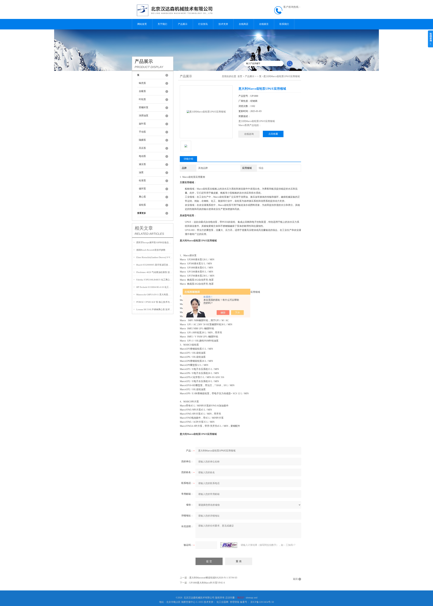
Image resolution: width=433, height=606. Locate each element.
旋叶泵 (142, 123)
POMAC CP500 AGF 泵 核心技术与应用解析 (154, 302)
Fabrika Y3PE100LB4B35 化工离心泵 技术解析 (154, 279)
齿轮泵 (142, 205)
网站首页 (142, 24)
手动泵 (142, 132)
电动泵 (142, 156)
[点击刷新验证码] (228, 545)
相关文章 (144, 228)
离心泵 (142, 197)
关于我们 (162, 24)
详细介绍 (188, 159)
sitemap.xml (251, 597)
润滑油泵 (143, 115)
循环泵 (142, 188)
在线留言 (264, 24)
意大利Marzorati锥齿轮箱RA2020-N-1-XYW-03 (213, 577)
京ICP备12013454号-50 (262, 602)
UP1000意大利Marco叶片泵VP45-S (207, 582)
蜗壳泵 (142, 83)
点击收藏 (273, 134)
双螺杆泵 (143, 107)
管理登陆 (234, 602)
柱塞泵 (142, 180)
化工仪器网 (222, 602)
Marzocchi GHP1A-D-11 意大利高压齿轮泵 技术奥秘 (154, 294)
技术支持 (223, 24)
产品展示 (182, 24)
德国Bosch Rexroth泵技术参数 (150, 250)
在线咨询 (249, 134)
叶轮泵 (142, 99)
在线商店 (243, 24)
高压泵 (142, 148)
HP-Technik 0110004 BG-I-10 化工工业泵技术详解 (154, 287)
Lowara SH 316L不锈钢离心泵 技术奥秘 (154, 309)
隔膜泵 (142, 140)
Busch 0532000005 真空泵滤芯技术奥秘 (154, 265)
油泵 (141, 172)
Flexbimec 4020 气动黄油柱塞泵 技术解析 (154, 272)
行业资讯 (203, 24)
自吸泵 (142, 91)
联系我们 (284, 24)
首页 (239, 76)
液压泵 (142, 164)
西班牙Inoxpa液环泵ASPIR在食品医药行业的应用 (154, 242)
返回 (295, 579)
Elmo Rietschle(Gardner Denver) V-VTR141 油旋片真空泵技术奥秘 (154, 257)
